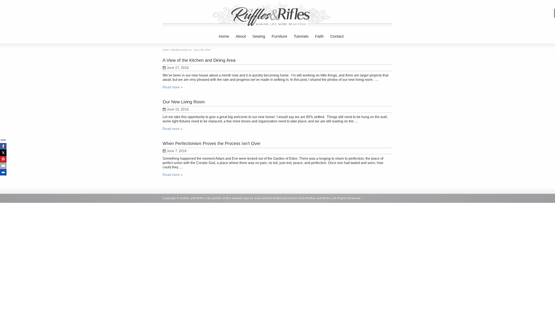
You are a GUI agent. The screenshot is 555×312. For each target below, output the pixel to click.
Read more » (173, 87)
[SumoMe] (3, 172)
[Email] (3, 165)
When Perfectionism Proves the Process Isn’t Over (212, 143)
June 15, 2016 (178, 109)
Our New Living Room (184, 101)
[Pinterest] (3, 159)
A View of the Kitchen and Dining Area (199, 60)
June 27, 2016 (178, 68)
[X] (3, 153)
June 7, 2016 (177, 151)
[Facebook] (3, 146)
